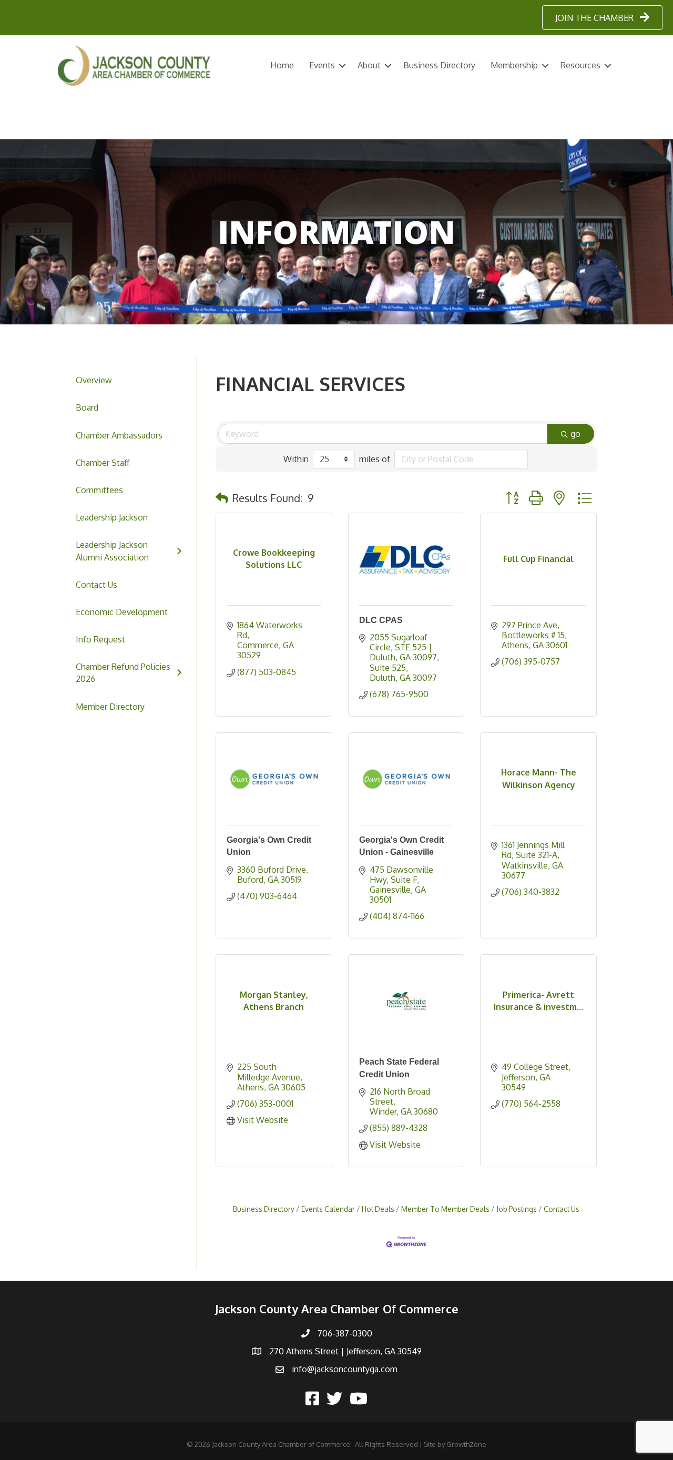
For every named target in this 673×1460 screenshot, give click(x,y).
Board (87, 407)
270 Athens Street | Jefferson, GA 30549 (345, 1351)
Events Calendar (328, 1208)
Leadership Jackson (112, 517)
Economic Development (122, 612)
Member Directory (110, 706)
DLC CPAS (381, 620)
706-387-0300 (345, 1333)
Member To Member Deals (445, 1208)
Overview (94, 380)
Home (282, 65)
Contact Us (96, 584)
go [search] (575, 433)
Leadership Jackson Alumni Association (112, 550)
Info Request (100, 639)
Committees (99, 490)
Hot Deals (378, 1208)
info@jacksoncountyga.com (344, 1369)
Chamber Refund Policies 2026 (123, 672)
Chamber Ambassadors (119, 435)
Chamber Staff (102, 462)
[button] (222, 497)
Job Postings (516, 1208)
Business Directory (439, 65)
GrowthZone (466, 1444)
